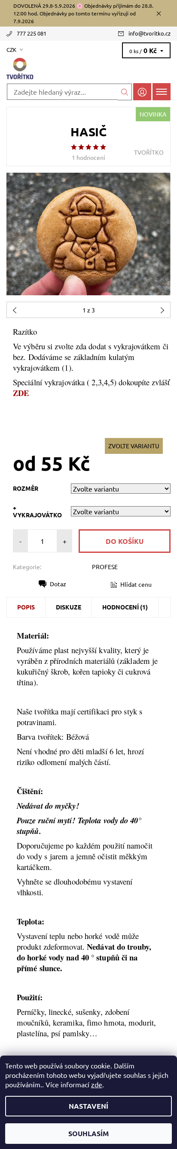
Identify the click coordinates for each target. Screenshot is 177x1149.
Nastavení (88, 1105)
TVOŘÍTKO (149, 152)
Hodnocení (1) (125, 607)
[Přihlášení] (142, 91)
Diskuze (68, 607)
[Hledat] (125, 92)
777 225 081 (31, 33)
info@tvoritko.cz (149, 33)
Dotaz (58, 584)
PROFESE (105, 566)
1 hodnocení (88, 157)
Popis (26, 607)
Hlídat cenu (136, 584)
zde (96, 1084)
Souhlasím (88, 1133)
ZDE (21, 393)
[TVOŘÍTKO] (88, 69)
